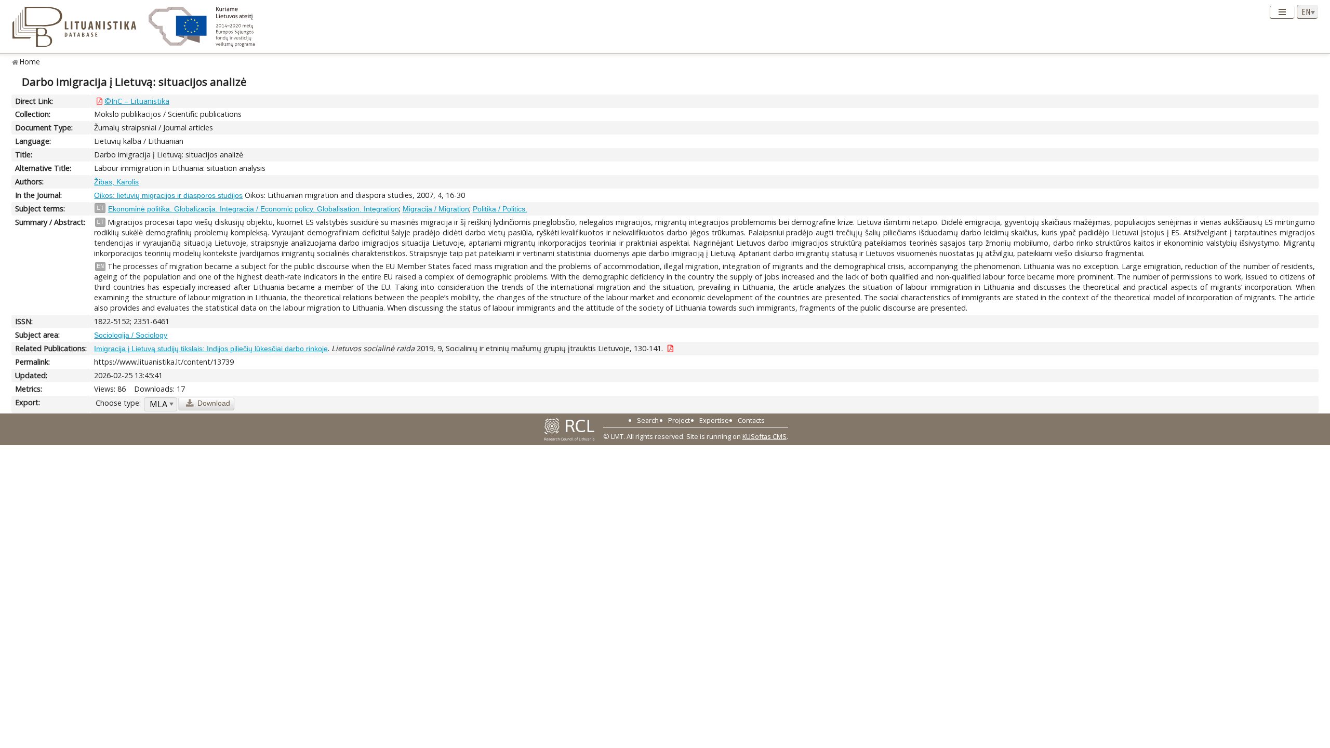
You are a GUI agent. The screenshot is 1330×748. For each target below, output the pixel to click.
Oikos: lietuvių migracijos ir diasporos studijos (168, 195)
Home (30, 61)
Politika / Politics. (500, 209)
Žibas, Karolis (116, 182)
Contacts (751, 420)
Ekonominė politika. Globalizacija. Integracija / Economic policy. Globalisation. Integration (253, 209)
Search (648, 420)
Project (679, 420)
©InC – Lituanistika (136, 101)
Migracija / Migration (436, 209)
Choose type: (118, 403)
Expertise (714, 420)
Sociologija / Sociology (130, 335)
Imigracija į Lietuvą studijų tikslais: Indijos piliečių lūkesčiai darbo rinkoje (211, 348)
